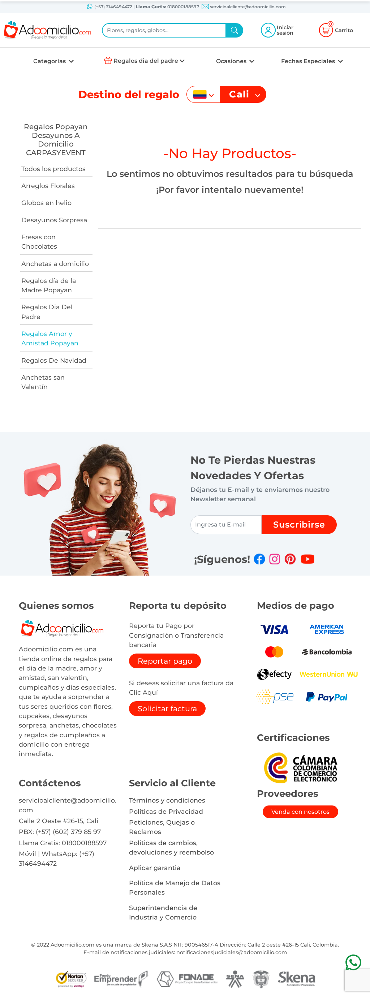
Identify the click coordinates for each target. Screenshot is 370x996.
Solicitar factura (167, 708)
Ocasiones (232, 61)
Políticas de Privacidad (166, 811)
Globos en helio (46, 202)
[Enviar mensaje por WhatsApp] (353, 962)
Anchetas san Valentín (43, 382)
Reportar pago (165, 660)
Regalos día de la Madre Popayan (48, 285)
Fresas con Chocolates (39, 241)
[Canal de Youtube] (308, 559)
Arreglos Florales (48, 185)
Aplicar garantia (155, 868)
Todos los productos (53, 168)
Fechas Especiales (308, 61)
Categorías (50, 61)
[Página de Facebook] (259, 559)
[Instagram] (274, 559)
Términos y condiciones (167, 800)
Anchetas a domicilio (55, 263)
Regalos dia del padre (145, 60)
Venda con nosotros (300, 811)
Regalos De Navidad (53, 360)
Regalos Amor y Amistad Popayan (49, 338)
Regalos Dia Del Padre (47, 311)
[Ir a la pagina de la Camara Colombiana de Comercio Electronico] (300, 767)
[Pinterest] (290, 559)
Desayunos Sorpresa (54, 220)
